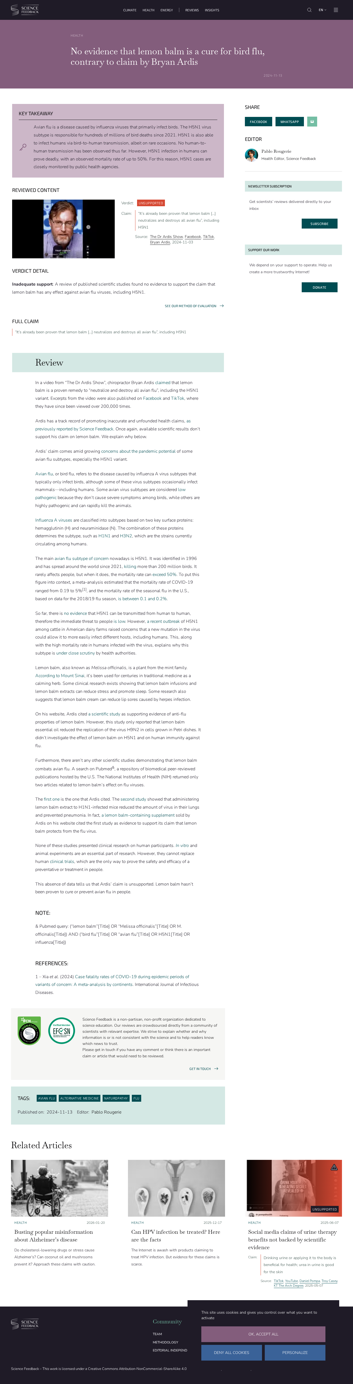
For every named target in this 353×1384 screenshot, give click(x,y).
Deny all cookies (231, 1352)
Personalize (295, 1352)
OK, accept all (263, 1334)
